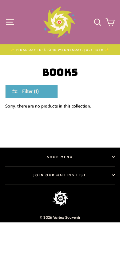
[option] (60, 49)
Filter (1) (30, 91)
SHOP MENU (60, 157)
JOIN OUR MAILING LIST (60, 175)
